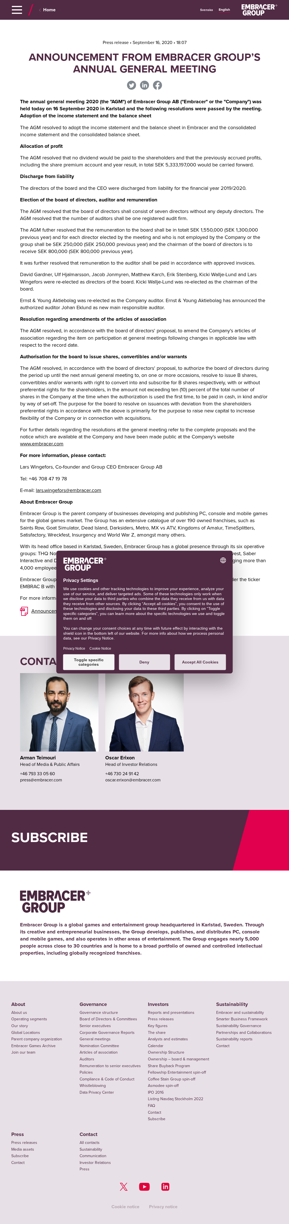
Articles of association (99, 1052)
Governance (93, 1004)
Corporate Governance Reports (107, 1033)
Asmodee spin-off (163, 1086)
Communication (93, 1156)
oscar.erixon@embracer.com (133, 780)
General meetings (95, 1039)
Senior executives (95, 1026)
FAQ (151, 1106)
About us (19, 1013)
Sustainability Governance (238, 1026)
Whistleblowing (93, 1086)
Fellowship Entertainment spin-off (177, 1072)
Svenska (206, 10)
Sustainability (232, 1004)
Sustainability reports (234, 1039)
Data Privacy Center (97, 1092)
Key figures (158, 1026)
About (18, 1004)
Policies (86, 1072)
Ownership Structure (166, 1052)
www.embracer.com (42, 443)
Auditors (87, 1059)
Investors (158, 1004)
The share (157, 1033)
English (224, 9)
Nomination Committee (99, 1046)
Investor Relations (95, 1163)
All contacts (90, 1143)
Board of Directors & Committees (108, 1019)
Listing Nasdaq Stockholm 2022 (175, 1099)
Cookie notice (125, 1206)
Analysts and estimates (168, 1039)
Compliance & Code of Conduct (107, 1079)
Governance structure (99, 1013)
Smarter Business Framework (242, 1019)
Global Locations (25, 1033)
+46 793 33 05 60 (37, 774)
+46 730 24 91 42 (122, 774)
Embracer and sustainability (240, 1013)
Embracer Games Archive (33, 1046)
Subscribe (156, 1119)
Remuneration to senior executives (110, 1066)
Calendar (155, 1046)
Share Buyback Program (169, 1066)
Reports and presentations (171, 1013)
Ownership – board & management (178, 1059)
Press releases (161, 1019)
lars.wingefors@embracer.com (68, 490)
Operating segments (29, 1019)
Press (17, 1134)
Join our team (23, 1052)
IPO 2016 (156, 1092)
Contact (154, 1112)
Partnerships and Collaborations (244, 1033)
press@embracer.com (41, 780)
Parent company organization (36, 1039)
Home (49, 10)
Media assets (22, 1149)
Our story (19, 1026)
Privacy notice (163, 1206)
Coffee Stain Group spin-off (171, 1079)
